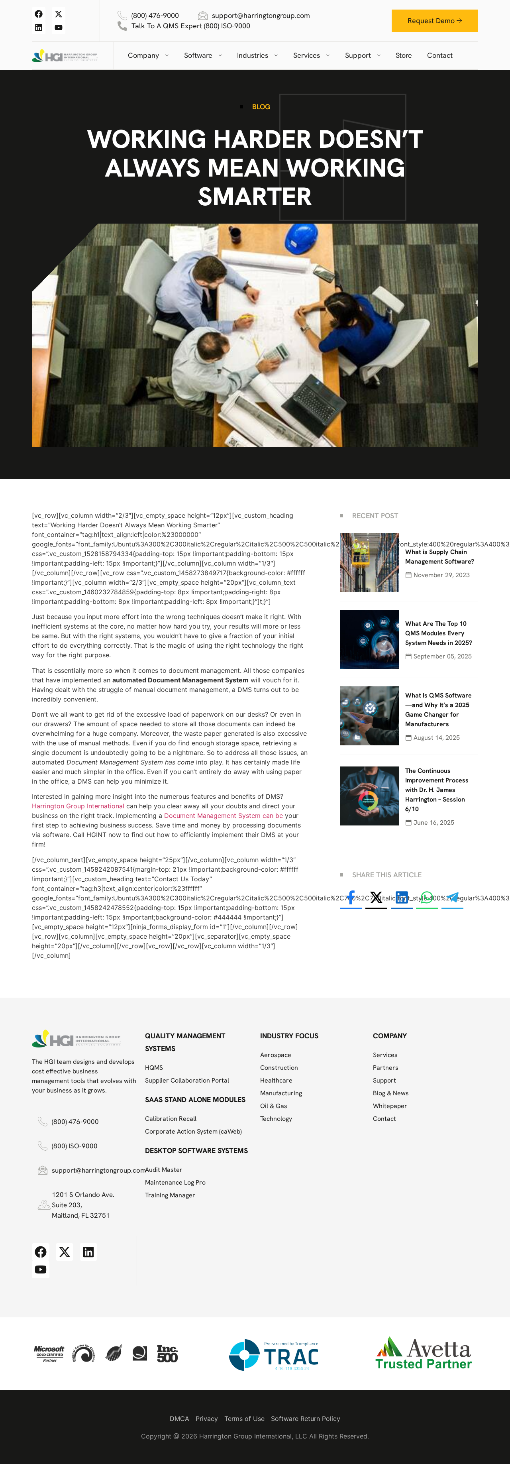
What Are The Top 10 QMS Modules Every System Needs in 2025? (438, 633)
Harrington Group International (79, 806)
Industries (252, 55)
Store (404, 55)
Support (358, 55)
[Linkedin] (38, 27)
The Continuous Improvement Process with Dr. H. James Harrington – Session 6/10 (437, 789)
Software (198, 55)
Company (143, 55)
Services (306, 55)
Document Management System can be (223, 815)
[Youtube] (58, 27)
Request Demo (431, 20)
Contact (440, 55)
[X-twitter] (58, 14)
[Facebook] (38, 14)
